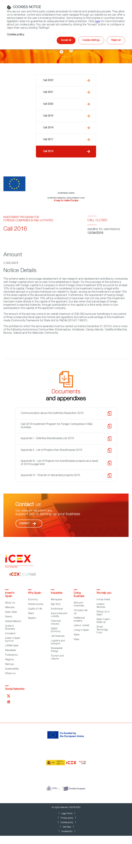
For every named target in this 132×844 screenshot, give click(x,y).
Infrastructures (35, 604)
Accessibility (67, 831)
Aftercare (9, 607)
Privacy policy (67, 818)
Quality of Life (35, 609)
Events (8, 617)
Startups (9, 664)
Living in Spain (81, 630)
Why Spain (34, 593)
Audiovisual (57, 609)
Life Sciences (57, 636)
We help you (104, 593)
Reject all (116, 40)
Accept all (66, 40)
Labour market (81, 625)
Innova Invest (103, 600)
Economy (33, 600)
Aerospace (56, 600)
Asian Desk (11, 612)
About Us (10, 603)
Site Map (67, 827)
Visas (76, 639)
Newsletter (10, 650)
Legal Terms (67, 814)
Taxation (32, 618)
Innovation (10, 633)
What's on (10, 673)
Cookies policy (67, 823)
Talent (31, 613)
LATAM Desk (11, 646)
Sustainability (12, 669)
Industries (56, 593)
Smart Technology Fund (102, 630)
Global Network (13, 621)
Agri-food (55, 604)
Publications (11, 655)
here (97, 21)
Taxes (76, 635)
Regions (9, 660)
